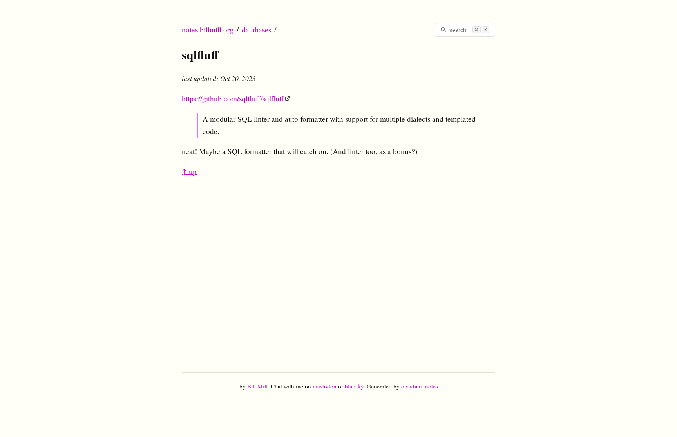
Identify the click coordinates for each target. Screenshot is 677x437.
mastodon (325, 386)
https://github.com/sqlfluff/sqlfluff (233, 98)
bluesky (354, 386)
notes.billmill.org (208, 29)
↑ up (189, 171)
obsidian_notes (419, 386)
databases (256, 29)
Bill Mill (257, 386)
